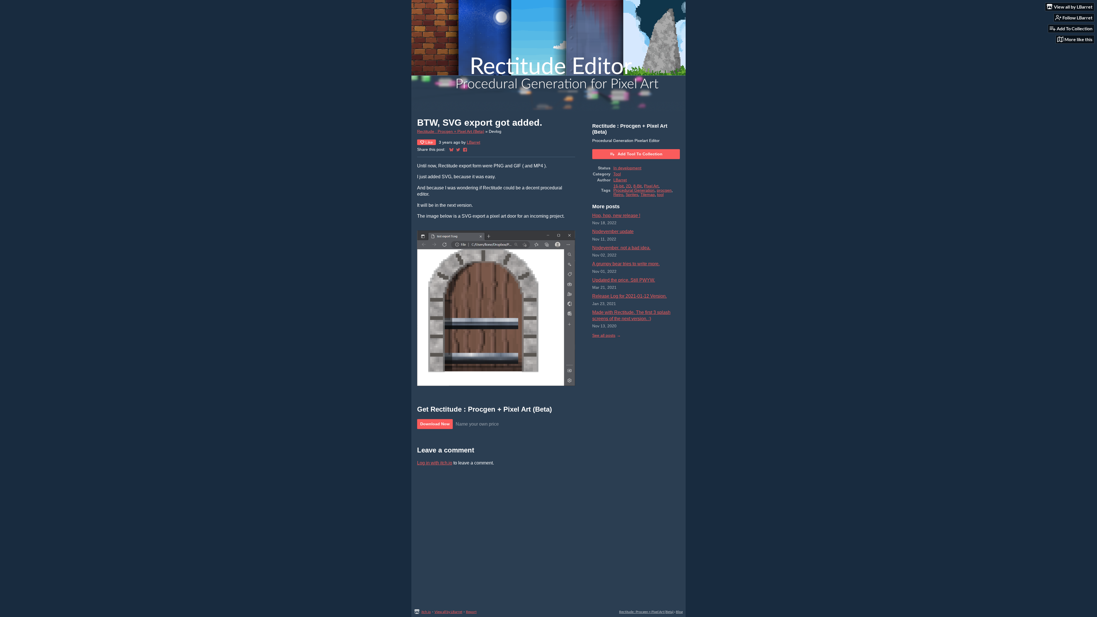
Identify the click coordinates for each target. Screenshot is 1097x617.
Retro (618, 195)
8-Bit (637, 186)
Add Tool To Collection (640, 154)
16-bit (618, 186)
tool (660, 195)
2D (628, 186)
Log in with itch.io (434, 462)
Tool (617, 174)
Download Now (435, 424)
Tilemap (647, 195)
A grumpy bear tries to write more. (626, 263)
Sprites (632, 195)
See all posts (603, 335)
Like (429, 142)
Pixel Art (651, 186)
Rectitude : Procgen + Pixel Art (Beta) (450, 131)
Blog (679, 612)
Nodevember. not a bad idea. (621, 247)
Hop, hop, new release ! (616, 215)
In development (627, 168)
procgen (664, 190)
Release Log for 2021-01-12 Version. (629, 296)
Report (471, 612)
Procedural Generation (633, 190)
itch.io (426, 612)
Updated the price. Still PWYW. (623, 280)
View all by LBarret (448, 612)
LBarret (473, 142)
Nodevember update (613, 231)
